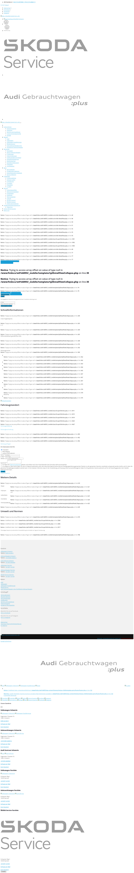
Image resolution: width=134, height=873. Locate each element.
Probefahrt (10, 164)
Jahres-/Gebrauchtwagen (13, 152)
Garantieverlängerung (13, 159)
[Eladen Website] (127, 686)
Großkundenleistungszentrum (12, 205)
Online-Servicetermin (13, 204)
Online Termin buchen (10, 209)
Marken (6, 137)
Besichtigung (6, 451)
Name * (3, 455)
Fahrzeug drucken (16, 293)
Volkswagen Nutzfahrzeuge (14, 142)
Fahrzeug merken (5, 294)
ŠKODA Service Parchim (7, 575)
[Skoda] (37, 686)
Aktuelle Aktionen (5, 597)
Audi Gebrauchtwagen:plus (14, 146)
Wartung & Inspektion (13, 192)
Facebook (6, 11)
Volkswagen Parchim (6, 565)
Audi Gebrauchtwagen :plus (8, 589)
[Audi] (2, 686)
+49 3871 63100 (9, 567)
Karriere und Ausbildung (13, 132)
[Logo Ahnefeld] (10, 16)
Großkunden (4, 600)
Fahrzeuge (6, 149)
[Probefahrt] (4, 698)
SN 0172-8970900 (18, 2)
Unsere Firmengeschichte (14, 134)
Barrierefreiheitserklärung (14, 624)
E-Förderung (10, 181)
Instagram (6, 13)
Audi (8, 139)
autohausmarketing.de (127, 638)
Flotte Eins (9, 207)
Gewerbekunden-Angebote (14, 173)
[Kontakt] (20, 700)
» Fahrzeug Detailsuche (7, 263)
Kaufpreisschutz (11, 161)
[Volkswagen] (12, 686)
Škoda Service (4, 587)
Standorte (9, 130)
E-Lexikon (9, 183)
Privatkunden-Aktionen (13, 171)
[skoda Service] (46, 75)
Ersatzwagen (10, 193)
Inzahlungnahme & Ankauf (14, 157)
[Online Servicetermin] (12, 698)
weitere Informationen (9, 453)
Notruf (7, 5)
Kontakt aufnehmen (6, 641)
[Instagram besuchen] (47, 698)
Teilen (2, 296)
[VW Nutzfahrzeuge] (27, 686)
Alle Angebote (11, 169)
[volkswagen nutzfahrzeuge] (7, 30)
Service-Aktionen (11, 175)
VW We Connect (11, 200)
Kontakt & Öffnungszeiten (8, 605)
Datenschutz (7, 8)
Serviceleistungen (5, 598)
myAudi (9, 198)
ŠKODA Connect (11, 202)
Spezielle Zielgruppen (13, 163)
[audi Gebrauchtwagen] (46, 119)
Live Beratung (10, 166)
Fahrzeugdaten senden (6, 305)
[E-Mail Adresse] (24, 698)
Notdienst (9, 195)
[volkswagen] (6, 24)
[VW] (8, 733)
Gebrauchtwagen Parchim (8, 570)
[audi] (14, 19)
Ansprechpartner (11, 128)
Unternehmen (7, 127)
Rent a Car (6, 210)
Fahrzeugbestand (5, 595)
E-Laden (9, 186)
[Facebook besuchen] (40, 698)
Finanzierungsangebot (16, 294)
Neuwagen (10, 151)
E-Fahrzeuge (10, 154)
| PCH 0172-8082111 (30, 2)
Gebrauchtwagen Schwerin (8, 556)
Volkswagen (10, 140)
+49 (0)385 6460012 (10, 558)
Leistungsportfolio (12, 190)
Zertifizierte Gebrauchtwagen (15, 147)
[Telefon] (18, 698)
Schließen (3, 871)
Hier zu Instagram (5, 617)
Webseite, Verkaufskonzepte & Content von (109, 638)
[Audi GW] (82, 686)
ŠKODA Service (11, 144)
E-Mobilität (7, 176)
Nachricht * (4, 463)
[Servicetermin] (12, 700)
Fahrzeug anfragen (6, 293)
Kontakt (9, 135)
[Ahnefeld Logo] (10, 635)
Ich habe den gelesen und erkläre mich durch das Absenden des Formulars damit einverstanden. (34, 464)
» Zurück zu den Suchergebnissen (10, 261)
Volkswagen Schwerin (6, 551)
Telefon (5, 458)
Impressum (7, 10)
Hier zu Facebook (5, 613)
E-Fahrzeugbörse (11, 178)
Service (6, 188)
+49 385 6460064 (10, 562)
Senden (3, 471)
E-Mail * (3, 457)
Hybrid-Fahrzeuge (12, 156)
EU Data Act (4, 625)
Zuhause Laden (11, 180)
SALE (5, 168)
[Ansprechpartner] (32, 698)
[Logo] (10, 122)
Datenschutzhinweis (15, 464)
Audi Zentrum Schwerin (7, 561)
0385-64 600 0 (9, 553)
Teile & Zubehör (11, 197)
